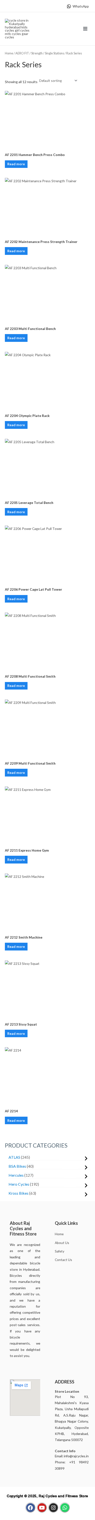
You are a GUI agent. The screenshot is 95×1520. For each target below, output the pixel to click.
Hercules (16, 1175)
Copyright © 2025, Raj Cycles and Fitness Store (47, 1496)
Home (9, 53)
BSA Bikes (17, 1166)
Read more (16, 164)
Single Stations (54, 53)
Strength (37, 53)
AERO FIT (22, 53)
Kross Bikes (18, 1193)
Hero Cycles (19, 1184)
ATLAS (14, 1157)
